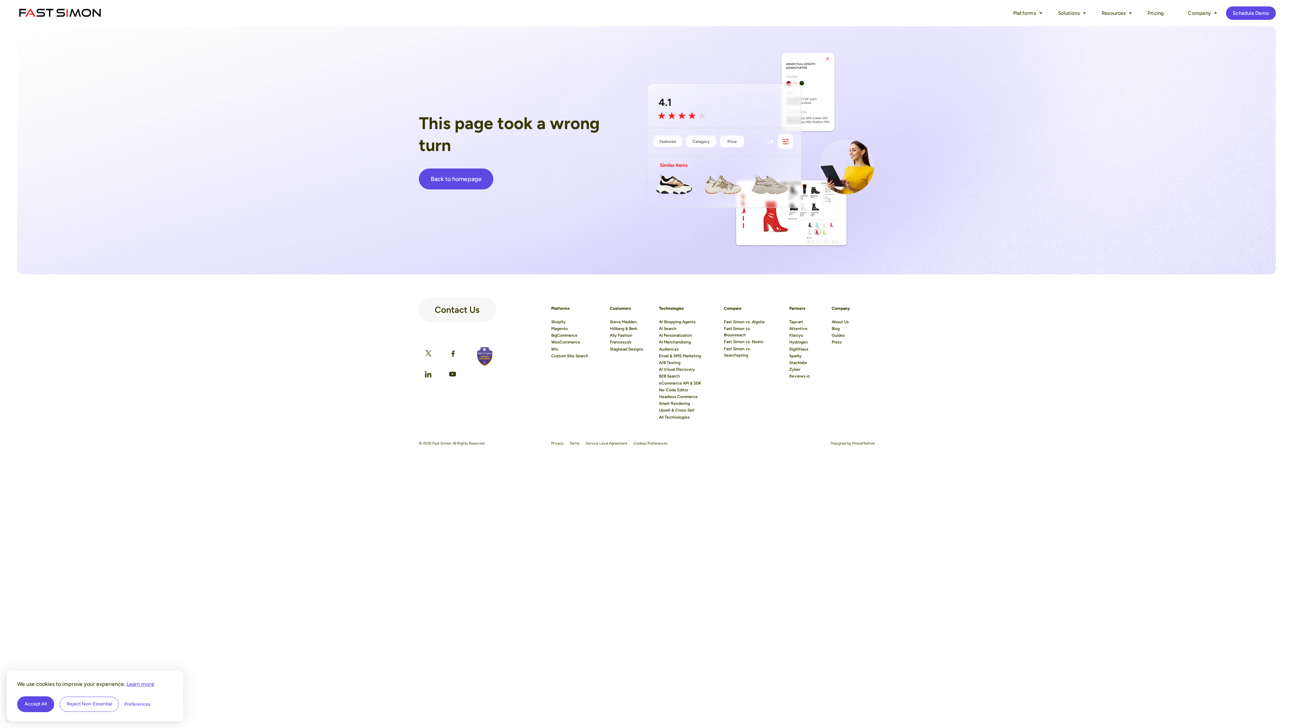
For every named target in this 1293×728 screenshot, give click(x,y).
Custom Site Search (569, 356)
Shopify (558, 322)
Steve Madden (623, 322)
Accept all (36, 704)
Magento (559, 328)
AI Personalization (675, 335)
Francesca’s (620, 342)
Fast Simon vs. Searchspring (737, 352)
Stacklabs (798, 362)
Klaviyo (796, 335)
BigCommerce (564, 335)
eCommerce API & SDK (680, 383)
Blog (836, 328)
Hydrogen (798, 342)
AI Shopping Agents (677, 322)
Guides (838, 335)
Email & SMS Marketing (680, 356)
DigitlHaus (798, 349)
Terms (574, 443)
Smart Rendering (674, 403)
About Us (840, 322)
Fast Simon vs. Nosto (743, 341)
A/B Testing (670, 362)
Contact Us (457, 307)
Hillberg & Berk (623, 328)
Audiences (669, 349)
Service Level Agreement (606, 443)
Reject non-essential (89, 704)
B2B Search (669, 376)
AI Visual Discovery (677, 369)
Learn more (140, 684)
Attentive (798, 328)
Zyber (794, 369)
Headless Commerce (678, 396)
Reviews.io (799, 376)
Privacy (557, 443)
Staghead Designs (626, 349)
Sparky (795, 356)
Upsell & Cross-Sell (676, 410)
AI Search (667, 328)
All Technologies (674, 417)
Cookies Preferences (650, 443)
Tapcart (796, 322)
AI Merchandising (675, 342)
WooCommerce (565, 342)
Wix (554, 349)
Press (837, 342)
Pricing (1156, 13)
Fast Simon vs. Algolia (744, 322)
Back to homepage (456, 179)
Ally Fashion (621, 335)
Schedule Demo (1251, 13)
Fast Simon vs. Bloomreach (737, 331)
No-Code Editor (673, 390)
